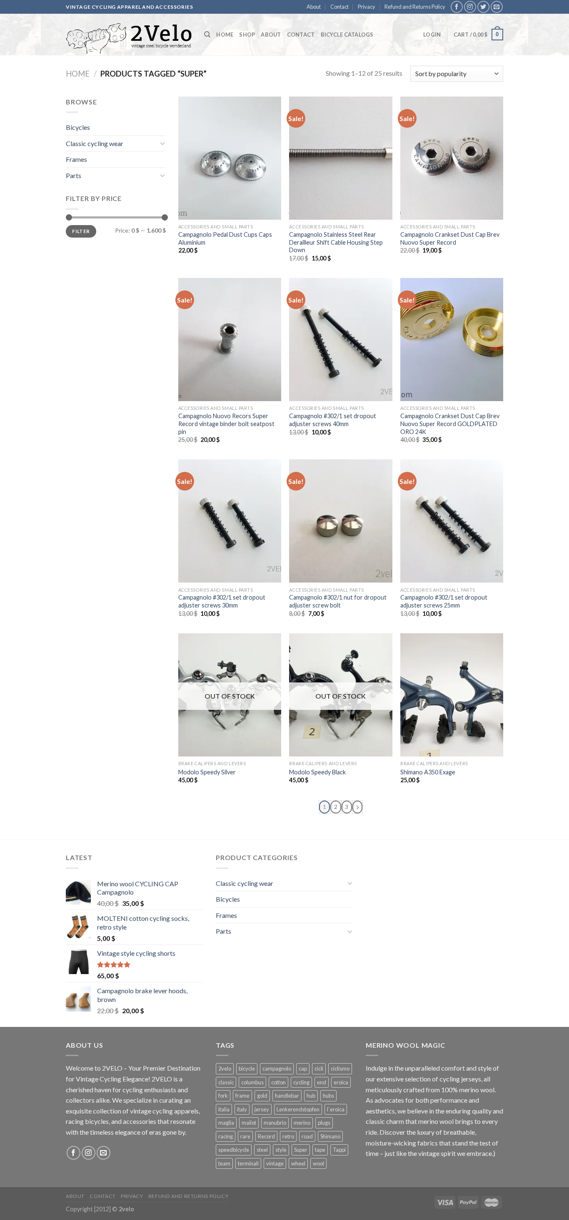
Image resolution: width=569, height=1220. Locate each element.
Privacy (366, 6)
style (281, 1149)
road (307, 1136)
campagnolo (276, 1068)
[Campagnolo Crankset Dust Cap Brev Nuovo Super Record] (451, 158)
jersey (262, 1109)
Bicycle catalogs (347, 34)
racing (225, 1136)
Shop (247, 34)
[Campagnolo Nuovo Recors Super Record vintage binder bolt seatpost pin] (229, 339)
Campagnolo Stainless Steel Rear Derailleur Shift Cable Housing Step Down (336, 242)
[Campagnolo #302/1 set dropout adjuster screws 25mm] (451, 521)
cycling (301, 1082)
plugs (324, 1122)
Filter (81, 231)
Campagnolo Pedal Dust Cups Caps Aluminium (225, 238)
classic (226, 1082)
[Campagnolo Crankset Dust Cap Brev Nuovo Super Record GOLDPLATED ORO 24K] (451, 339)
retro (288, 1136)
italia (224, 1109)
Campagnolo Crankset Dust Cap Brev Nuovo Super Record (449, 238)
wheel (298, 1163)
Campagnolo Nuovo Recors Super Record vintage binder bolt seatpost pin (226, 423)
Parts (73, 175)
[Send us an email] (497, 7)
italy (242, 1109)
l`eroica (335, 1109)
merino (302, 1122)
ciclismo (340, 1068)
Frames (76, 159)
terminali (248, 1163)
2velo (224, 1068)
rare (245, 1136)
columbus (252, 1082)
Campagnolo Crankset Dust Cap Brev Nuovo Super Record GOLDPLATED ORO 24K (449, 423)
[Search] (207, 34)
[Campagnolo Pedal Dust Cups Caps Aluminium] (229, 158)
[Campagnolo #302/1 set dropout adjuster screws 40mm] (340, 339)
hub (311, 1095)
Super (300, 1149)
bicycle (247, 1068)
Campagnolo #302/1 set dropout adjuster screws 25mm (443, 601)
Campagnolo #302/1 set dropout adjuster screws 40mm (332, 419)
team (224, 1163)
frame (242, 1095)
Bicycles (78, 127)
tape (320, 1149)
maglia (226, 1122)
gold (262, 1095)
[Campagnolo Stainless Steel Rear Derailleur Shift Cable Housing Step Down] (340, 158)
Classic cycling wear (94, 143)
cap (303, 1068)
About (314, 6)
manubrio (275, 1122)
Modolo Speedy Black (317, 772)
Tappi (339, 1149)
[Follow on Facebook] (457, 7)
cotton (278, 1082)
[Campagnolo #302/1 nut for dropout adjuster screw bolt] (340, 521)
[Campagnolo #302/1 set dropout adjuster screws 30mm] (229, 521)
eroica (341, 1082)
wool (318, 1163)
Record (266, 1136)
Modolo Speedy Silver (207, 772)
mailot (249, 1122)
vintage (275, 1163)
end (321, 1082)
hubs (328, 1095)
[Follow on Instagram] (470, 7)
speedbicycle (233, 1149)
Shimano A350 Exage (427, 772)
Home (224, 34)
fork (223, 1095)
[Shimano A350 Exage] (451, 694)
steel (262, 1149)
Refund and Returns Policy (414, 6)
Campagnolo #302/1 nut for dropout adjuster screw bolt (338, 601)
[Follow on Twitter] (483, 7)
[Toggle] (162, 143)
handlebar (287, 1095)
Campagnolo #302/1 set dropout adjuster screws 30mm (221, 601)
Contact (339, 6)
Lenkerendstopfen (298, 1109)
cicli (318, 1068)
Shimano (330, 1136)
